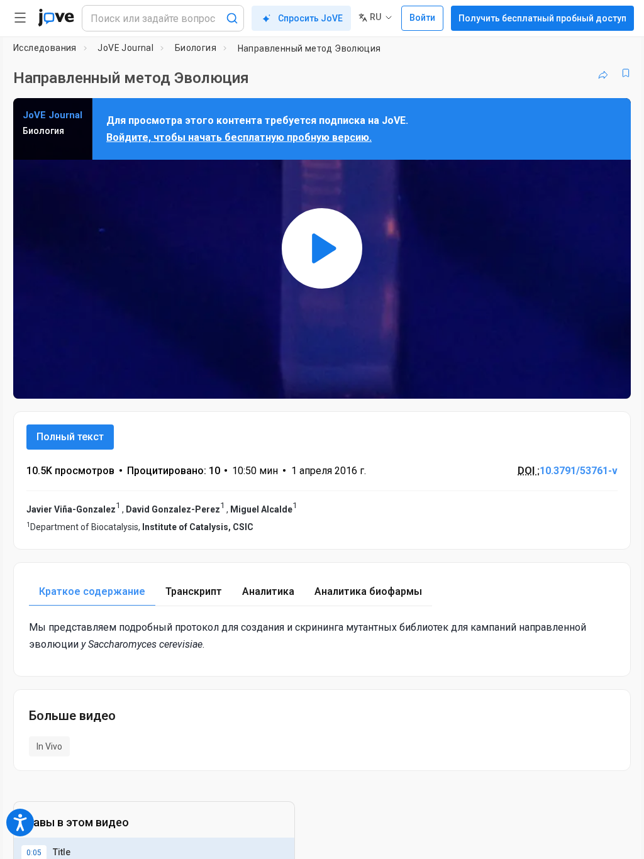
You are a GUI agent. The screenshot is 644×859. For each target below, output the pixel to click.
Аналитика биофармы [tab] (368, 591)
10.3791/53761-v (579, 471)
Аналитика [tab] (268, 591)
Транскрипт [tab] (193, 591)
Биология (195, 48)
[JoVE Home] (56, 17)
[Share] (603, 73)
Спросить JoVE (310, 18)
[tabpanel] (322, 636)
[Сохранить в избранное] (626, 73)
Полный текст (70, 437)
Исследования (45, 48)
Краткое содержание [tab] (92, 591)
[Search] (232, 18)
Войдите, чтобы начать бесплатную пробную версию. (239, 137)
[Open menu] (20, 18)
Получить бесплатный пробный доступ (542, 18)
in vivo (49, 746)
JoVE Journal (125, 48)
